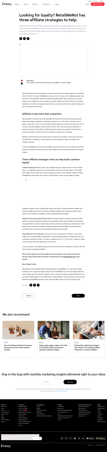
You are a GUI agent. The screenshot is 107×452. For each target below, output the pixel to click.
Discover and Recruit (5, 412)
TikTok (79, 438)
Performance (3, 406)
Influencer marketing (23, 408)
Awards (99, 415)
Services (20, 425)
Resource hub (60, 408)
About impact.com (101, 406)
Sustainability (100, 417)
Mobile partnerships (23, 419)
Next (78, 295)
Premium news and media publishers (44, 415)
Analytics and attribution (24, 423)
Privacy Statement (62, 391)
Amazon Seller (22, 415)
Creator (2, 408)
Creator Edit (21, 410)
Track (2, 415)
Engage (2, 417)
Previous (28, 295)
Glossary (59, 419)
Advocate (3, 410)
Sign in (87, 4)
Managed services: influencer (25, 412)
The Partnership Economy (63, 412)
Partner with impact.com (85, 405)
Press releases (61, 406)
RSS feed (83, 438)
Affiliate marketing (22, 406)
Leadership (100, 414)
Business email (6, 438)
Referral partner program (83, 414)
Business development (23, 417)
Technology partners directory (84, 412)
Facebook (70, 438)
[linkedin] (20, 38)
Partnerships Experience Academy (65, 410)
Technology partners (82, 410)
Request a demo (97, 4)
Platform (3, 405)
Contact (96, 1)
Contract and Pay (4, 414)
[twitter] (24, 38)
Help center (100, 419)
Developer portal (81, 415)
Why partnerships (101, 408)
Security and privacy (102, 421)
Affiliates (38, 408)
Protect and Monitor (5, 419)
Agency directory (82, 408)
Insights (60, 405)
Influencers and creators (42, 410)
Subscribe (70, 382)
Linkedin (61, 438)
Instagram (66, 438)
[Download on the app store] (90, 438)
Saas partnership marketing (24, 421)
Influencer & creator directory (64, 417)
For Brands (21, 405)
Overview (38, 406)
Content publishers (40, 414)
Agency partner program (83, 406)
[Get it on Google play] (100, 438)
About (99, 405)
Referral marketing (23, 414)
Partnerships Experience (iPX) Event (65, 415)
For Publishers (40, 405)
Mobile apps (39, 412)
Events (59, 414)
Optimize (3, 421)
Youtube (74, 438)
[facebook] (28, 38)
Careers (99, 412)
